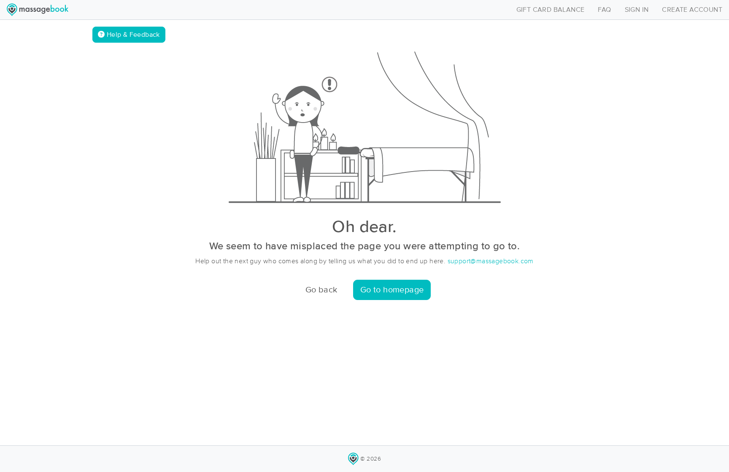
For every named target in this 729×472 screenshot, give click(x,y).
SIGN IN (637, 9)
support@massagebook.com (491, 261)
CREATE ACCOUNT (692, 9)
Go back (321, 290)
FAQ (604, 9)
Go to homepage (392, 290)
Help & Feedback (132, 34)
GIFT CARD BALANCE (550, 9)
